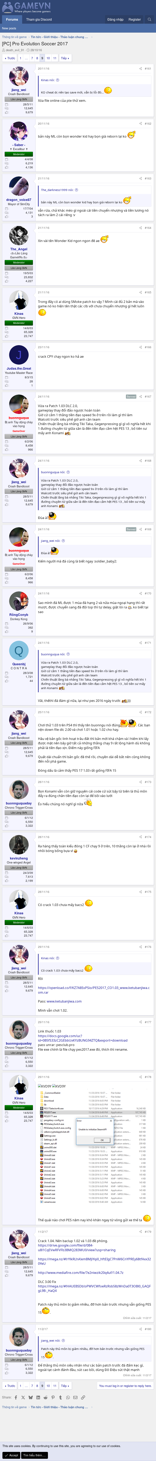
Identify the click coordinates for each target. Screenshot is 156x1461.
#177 (148, 1022)
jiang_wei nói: (50, 541)
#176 (148, 947)
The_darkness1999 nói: (57, 190)
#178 (148, 1077)
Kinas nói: (48, 80)
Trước (11, 58)
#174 (148, 837)
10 (48, 58)
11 (54, 58)
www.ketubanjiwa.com (64, 1001)
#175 (148, 892)
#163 (148, 178)
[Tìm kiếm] (149, 19)
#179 (148, 1232)
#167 (148, 396)
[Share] (140, 68)
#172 (148, 712)
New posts (9, 28)
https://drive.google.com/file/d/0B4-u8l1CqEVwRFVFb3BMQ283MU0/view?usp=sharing (77, 1247)
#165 (148, 292)
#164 (148, 228)
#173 (148, 782)
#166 (148, 347)
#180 (148, 1329)
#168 (148, 460)
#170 (148, 593)
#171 (148, 643)
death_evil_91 (15, 50)
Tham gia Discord (39, 19)
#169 (148, 529)
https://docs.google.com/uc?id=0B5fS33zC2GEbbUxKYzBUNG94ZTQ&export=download (83, 1038)
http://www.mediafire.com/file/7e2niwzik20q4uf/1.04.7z (81, 1272)
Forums (12, 19)
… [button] (26, 58)
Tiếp (64, 58)
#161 (148, 68)
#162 (148, 123)
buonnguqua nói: (53, 472)
